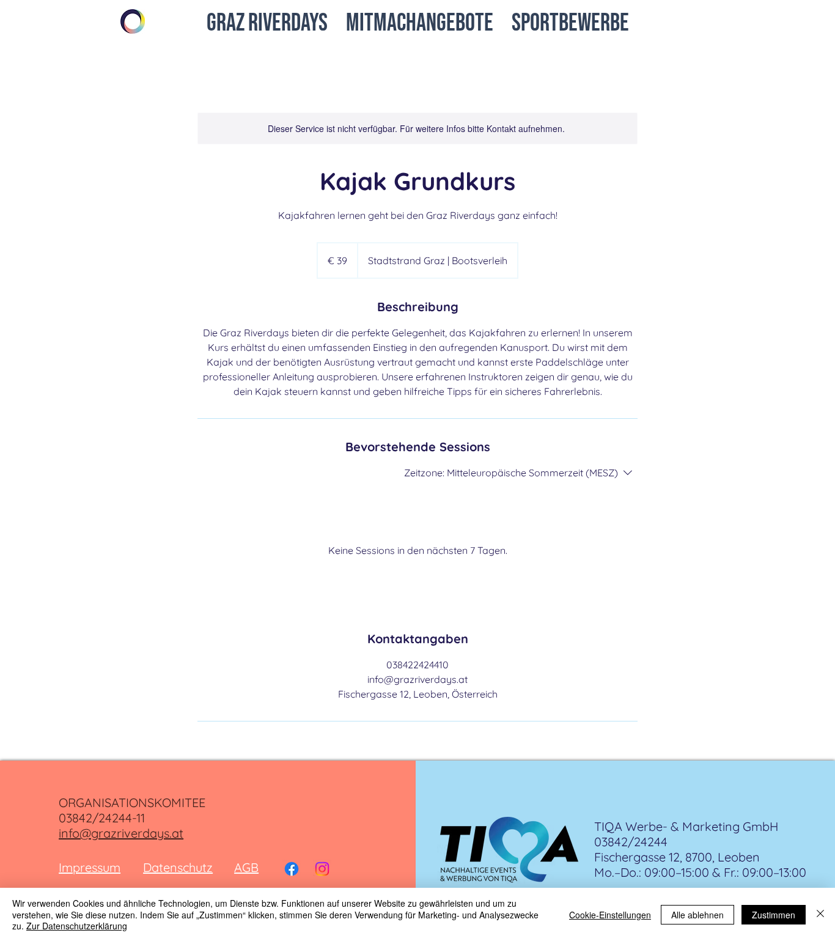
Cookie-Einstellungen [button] (610, 915)
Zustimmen (773, 915)
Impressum (89, 867)
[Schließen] (820, 914)
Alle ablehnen (697, 915)
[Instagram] (322, 869)
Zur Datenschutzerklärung (76, 926)
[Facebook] (291, 869)
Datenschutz (178, 867)
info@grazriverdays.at (121, 833)
